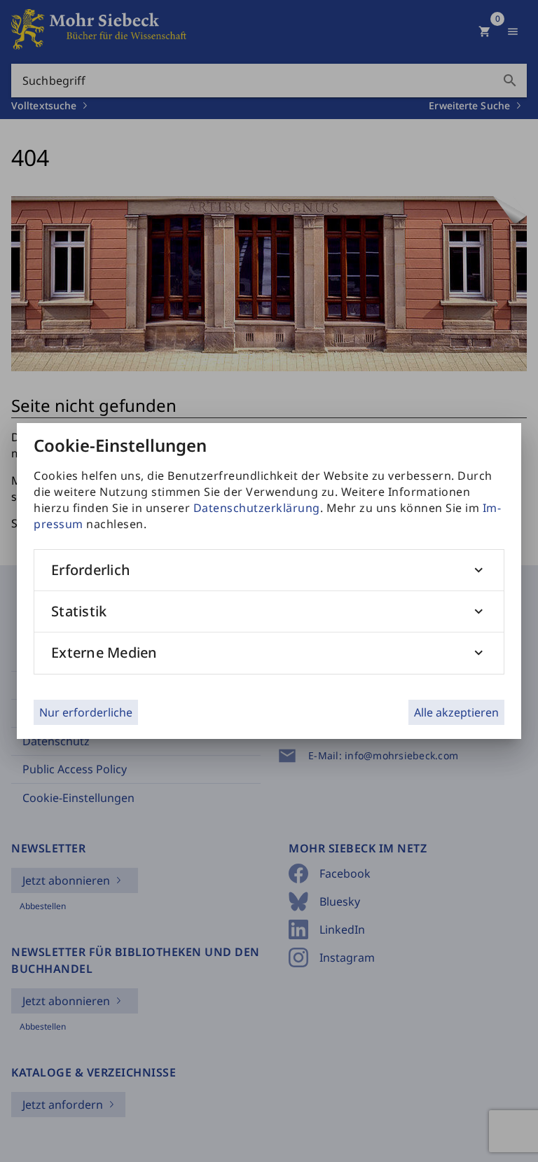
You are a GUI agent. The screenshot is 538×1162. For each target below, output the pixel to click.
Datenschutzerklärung (256, 508)
